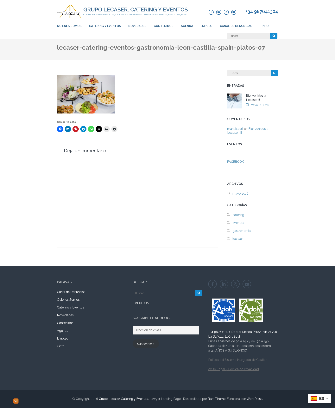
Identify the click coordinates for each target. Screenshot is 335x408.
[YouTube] (233, 12)
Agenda (187, 26)
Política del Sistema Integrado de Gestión (237, 360)
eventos (238, 223)
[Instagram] (226, 12)
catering (238, 215)
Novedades (137, 26)
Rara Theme (216, 399)
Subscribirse (145, 344)
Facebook (235, 162)
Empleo (206, 26)
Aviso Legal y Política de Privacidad (233, 369)
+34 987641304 (262, 11)
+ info (264, 26)
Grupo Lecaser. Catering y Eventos (135, 9)
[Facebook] (211, 12)
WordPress (254, 399)
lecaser (237, 239)
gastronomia (241, 231)
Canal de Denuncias (236, 26)
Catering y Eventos (105, 26)
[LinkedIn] (218, 12)
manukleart (235, 129)
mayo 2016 (240, 193)
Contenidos (164, 26)
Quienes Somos (69, 26)
